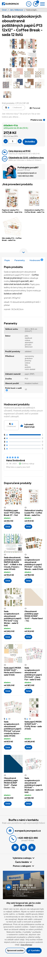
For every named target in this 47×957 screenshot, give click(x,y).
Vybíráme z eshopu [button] (22, 858)
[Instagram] (15, 847)
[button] (13, 64)
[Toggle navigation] (28, 4)
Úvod (4, 10)
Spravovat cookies (15, 950)
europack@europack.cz (27, 173)
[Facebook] (23, 847)
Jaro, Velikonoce (17, 10)
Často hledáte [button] (22, 862)
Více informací (26, 944)
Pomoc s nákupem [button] (22, 866)
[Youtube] (32, 847)
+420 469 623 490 (25, 176)
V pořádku (35, 950)
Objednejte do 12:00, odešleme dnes (26, 157)
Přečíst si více (36, 120)
